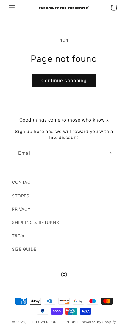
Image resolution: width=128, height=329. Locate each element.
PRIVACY (21, 209)
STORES (20, 195)
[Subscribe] (109, 153)
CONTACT (22, 182)
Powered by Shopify (98, 322)
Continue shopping (64, 80)
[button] (11, 7)
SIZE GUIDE (24, 249)
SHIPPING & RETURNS (35, 222)
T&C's (18, 235)
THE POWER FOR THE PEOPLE (54, 322)
